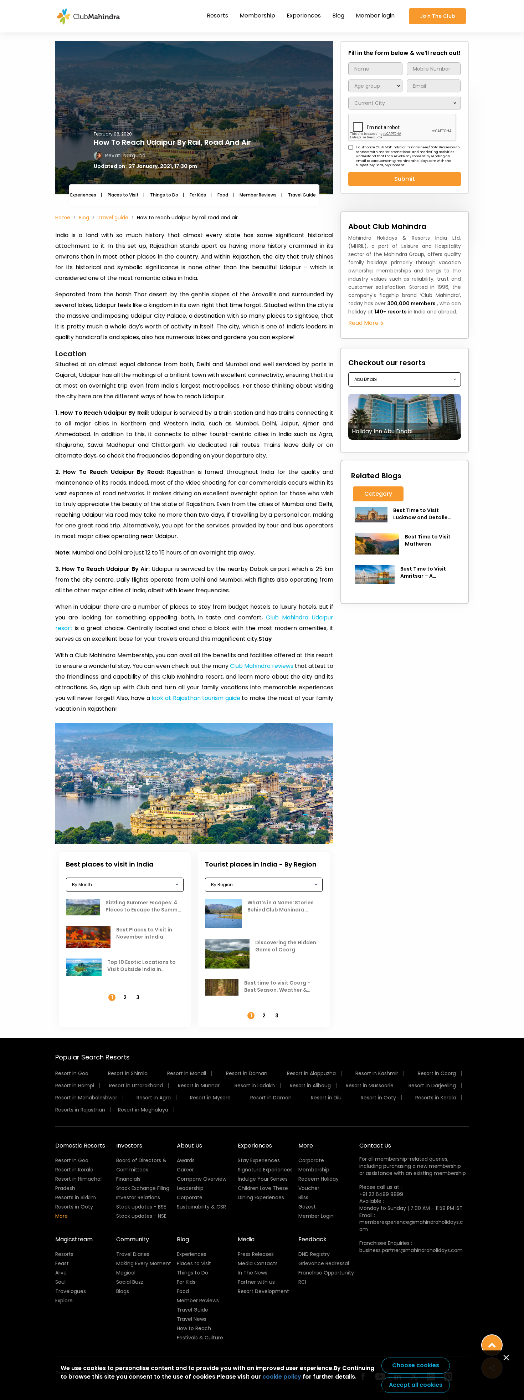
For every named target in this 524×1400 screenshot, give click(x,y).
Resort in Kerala (74, 1169)
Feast (62, 1263)
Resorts (217, 15)
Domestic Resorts (80, 1145)
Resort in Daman (246, 1073)
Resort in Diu (326, 1097)
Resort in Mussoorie (370, 1085)
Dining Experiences (261, 1197)
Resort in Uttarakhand (136, 1085)
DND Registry (314, 1254)
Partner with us (256, 1282)
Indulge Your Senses (263, 1178)
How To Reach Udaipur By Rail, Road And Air (172, 142)
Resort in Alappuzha (311, 1073)
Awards (186, 1160)
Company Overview (201, 1178)
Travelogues (70, 1291)
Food (222, 195)
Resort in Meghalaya (143, 1109)
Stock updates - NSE (141, 1216)
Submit (404, 179)
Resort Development (263, 1291)
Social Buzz (129, 1282)
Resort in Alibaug (310, 1085)
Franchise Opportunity (326, 1272)
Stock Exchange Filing (142, 1188)
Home (62, 217)
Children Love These (263, 1188)
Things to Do (164, 195)
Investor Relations (138, 1197)
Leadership (190, 1188)
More (61, 1216)
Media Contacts (258, 1263)
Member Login (316, 1216)
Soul (60, 1282)
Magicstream (74, 1239)
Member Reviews (258, 195)
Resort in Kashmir (376, 1073)
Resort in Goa (71, 1073)
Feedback (312, 1239)
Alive (61, 1272)
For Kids (198, 195)
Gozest (307, 1206)
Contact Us (375, 1145)
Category (378, 494)
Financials (128, 1178)
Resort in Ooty (378, 1097)
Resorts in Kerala (435, 1097)
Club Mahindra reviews (261, 666)
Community (132, 1239)
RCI (302, 1282)
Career (185, 1169)
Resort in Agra (154, 1097)
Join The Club (437, 16)
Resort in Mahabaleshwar (86, 1097)
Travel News (191, 1319)
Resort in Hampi (74, 1085)
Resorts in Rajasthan (80, 1109)
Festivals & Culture (200, 1337)
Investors (129, 1145)
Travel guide (113, 217)
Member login (375, 15)
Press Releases (256, 1254)
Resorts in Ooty (74, 1206)
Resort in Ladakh (255, 1085)
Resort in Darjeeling (432, 1085)
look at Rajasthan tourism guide (195, 698)
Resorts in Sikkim (75, 1197)
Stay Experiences (259, 1160)
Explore (64, 1300)
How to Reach (194, 1328)
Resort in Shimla (128, 1073)
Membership (257, 15)
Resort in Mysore (210, 1097)
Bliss (303, 1197)
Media (246, 1239)
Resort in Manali (186, 1073)
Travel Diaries (132, 1254)
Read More (364, 323)
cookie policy (281, 1377)
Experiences (304, 15)
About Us (189, 1145)
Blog (338, 15)
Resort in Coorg (437, 1073)
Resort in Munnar (199, 1085)
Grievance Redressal (323, 1263)
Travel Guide (302, 195)
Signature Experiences (265, 1169)
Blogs (122, 1291)
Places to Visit (123, 195)
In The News (252, 1272)
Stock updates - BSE (141, 1206)
